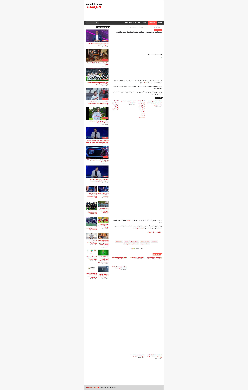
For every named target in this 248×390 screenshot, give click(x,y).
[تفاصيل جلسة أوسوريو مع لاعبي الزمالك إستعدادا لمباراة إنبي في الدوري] (119, 261)
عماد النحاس (134, 244)
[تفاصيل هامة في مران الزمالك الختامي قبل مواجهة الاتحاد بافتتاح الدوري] (91, 221)
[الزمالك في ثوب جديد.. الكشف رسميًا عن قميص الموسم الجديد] (91, 236)
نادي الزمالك (126, 244)
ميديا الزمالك (144, 22)
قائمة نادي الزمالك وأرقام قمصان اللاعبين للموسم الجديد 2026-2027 (92, 212)
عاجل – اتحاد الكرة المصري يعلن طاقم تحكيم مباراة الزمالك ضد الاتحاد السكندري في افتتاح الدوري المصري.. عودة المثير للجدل (103, 259)
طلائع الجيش (118, 241)
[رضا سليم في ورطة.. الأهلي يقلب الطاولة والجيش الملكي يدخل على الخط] (91, 189)
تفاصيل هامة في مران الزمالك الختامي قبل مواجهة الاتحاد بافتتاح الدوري (91, 228)
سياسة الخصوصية (128, 22)
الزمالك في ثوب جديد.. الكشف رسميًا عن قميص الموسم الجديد (92, 242)
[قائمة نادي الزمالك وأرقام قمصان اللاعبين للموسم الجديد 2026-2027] (91, 205)
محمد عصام (157, 54)
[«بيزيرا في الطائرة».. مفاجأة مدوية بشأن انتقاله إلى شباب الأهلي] (103, 189)
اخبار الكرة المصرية (145, 241)
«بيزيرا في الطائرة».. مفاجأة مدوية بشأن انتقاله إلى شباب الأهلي (103, 195)
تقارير (139, 22)
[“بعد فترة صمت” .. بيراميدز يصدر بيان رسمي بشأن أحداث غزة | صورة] (136, 305)
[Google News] (135, 248)
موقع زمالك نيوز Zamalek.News (92, 387)
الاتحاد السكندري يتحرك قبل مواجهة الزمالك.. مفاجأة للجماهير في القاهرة (91, 258)
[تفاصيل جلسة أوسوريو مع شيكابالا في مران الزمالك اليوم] (115, 105)
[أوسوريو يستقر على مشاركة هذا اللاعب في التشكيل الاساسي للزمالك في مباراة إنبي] (154, 305)
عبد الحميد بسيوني (145, 244)
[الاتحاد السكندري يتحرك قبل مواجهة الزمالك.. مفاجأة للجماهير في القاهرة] (91, 252)
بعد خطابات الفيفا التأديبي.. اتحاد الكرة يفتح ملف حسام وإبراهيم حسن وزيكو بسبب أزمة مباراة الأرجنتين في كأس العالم (103, 243)
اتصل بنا (134, 22)
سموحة (126, 241)
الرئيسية (159, 22)
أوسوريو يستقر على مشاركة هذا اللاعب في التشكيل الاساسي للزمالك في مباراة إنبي (154, 356)
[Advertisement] (137, 10)
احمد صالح (154, 241)
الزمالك (145, 82)
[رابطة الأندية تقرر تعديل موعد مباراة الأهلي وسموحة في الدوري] (103, 220)
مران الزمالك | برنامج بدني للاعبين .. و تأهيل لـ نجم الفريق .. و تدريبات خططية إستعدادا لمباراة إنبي (154, 103)
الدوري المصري (140, 228)
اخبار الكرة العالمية (152, 22)
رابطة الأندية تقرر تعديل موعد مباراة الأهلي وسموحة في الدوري (103, 226)
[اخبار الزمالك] (94, 6)
